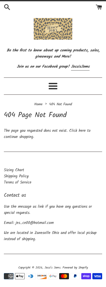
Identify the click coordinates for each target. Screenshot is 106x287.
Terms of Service (17, 182)
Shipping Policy (16, 176)
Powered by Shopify (75, 267)
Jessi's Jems (52, 267)
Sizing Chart (14, 170)
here (82, 131)
